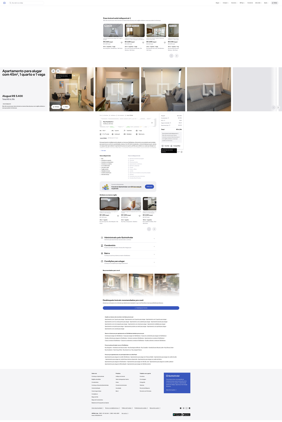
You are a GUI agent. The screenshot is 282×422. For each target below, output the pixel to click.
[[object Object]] (70, 76)
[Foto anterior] (105, 30)
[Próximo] (177, 56)
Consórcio (250, 2)
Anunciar (233, 2)
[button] (128, 238)
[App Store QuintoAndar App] (186, 414)
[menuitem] (218, 3)
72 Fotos (57, 106)
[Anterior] (171, 56)
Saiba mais (149, 186)
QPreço (242, 2)
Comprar (225, 2)
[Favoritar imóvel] (58, 71)
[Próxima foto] (120, 30)
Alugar (217, 2)
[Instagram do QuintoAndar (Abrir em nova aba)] (183, 408)
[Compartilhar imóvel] (53, 71)
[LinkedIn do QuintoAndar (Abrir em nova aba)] (189, 408)
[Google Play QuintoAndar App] (177, 414)
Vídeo (66, 106)
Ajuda (265, 2)
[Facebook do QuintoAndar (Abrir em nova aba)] (181, 408)
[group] (113, 37)
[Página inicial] (4, 2)
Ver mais (103, 150)
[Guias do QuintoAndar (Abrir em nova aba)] (186, 408)
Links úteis (257, 2)
